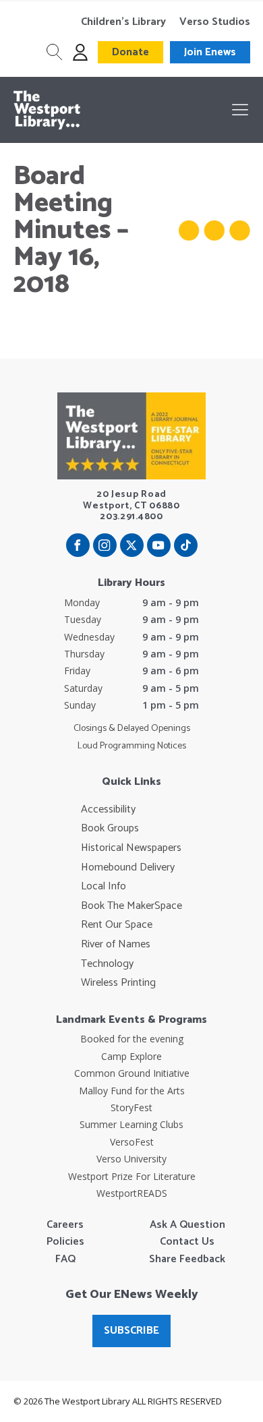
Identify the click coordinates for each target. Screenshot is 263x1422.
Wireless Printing (118, 983)
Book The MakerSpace (131, 906)
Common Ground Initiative (131, 1073)
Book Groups (110, 828)
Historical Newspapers (131, 848)
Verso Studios (214, 22)
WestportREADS (131, 1193)
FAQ (65, 1259)
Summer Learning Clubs (131, 1124)
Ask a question (187, 1225)
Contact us (187, 1242)
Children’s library (123, 22)
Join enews (210, 52)
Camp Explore (131, 1056)
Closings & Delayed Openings (132, 728)
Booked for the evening (131, 1038)
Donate (130, 52)
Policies (65, 1242)
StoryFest (131, 1107)
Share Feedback (187, 1259)
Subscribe (131, 1331)
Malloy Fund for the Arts (132, 1090)
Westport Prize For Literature (132, 1176)
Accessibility (108, 810)
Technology (107, 964)
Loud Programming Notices (132, 746)
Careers (65, 1225)
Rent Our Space (116, 925)
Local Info (103, 886)
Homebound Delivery (128, 868)
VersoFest (132, 1141)
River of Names (115, 944)
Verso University (131, 1158)
